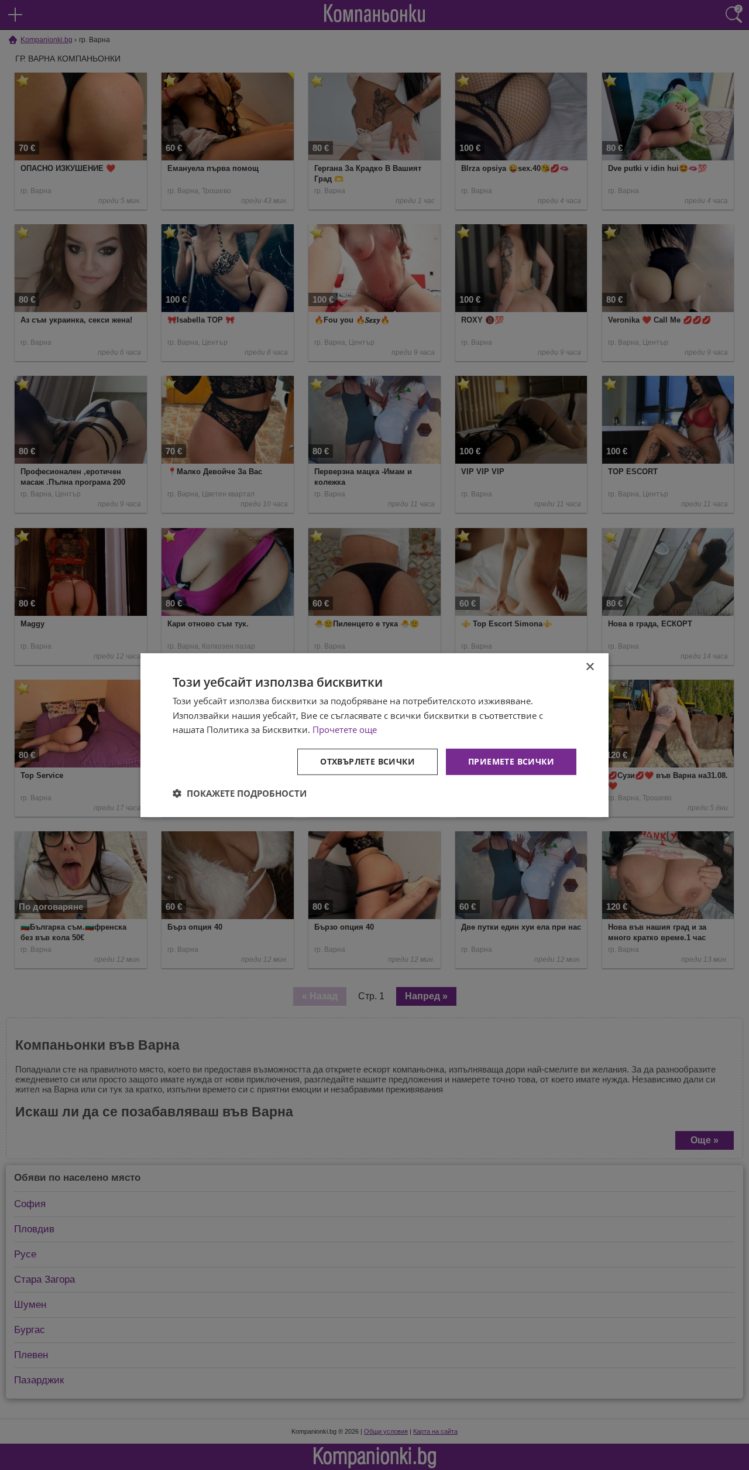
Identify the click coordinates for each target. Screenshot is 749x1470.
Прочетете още (344, 729)
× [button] (589, 666)
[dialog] (374, 735)
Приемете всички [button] (511, 761)
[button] (240, 793)
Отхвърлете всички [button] (367, 761)
